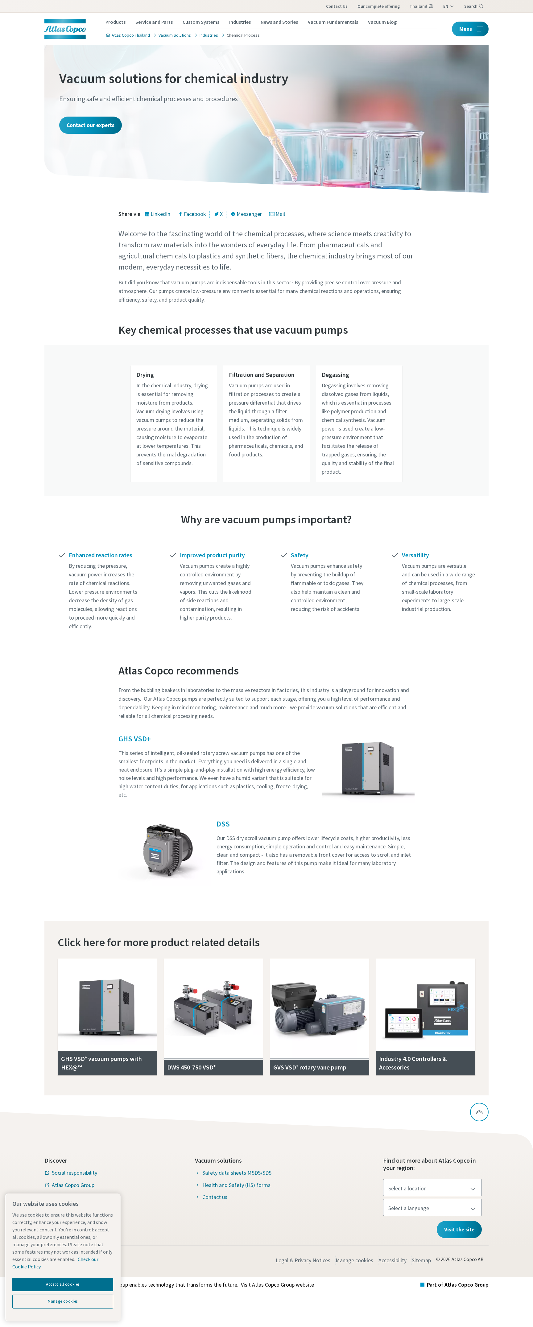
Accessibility (392, 1260)
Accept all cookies (63, 1284)
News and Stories (279, 22)
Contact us (337, 6)
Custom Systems (201, 22)
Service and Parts (154, 22)
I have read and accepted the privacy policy (252, 509)
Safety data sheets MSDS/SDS (236, 1172)
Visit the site (459, 1229)
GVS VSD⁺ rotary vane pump (309, 1067)
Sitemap (421, 1260)
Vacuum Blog (382, 22)
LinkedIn (160, 213)
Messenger (249, 213)
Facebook (195, 213)
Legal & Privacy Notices (303, 1260)
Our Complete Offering (378, 6)
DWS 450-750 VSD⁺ (191, 1067)
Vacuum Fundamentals (333, 22)
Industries (240, 22)
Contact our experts (90, 125)
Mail (280, 213)
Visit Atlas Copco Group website (277, 1284)
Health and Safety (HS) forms (236, 1185)
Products (115, 22)
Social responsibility (74, 1172)
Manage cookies (354, 1260)
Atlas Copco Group (73, 1185)
